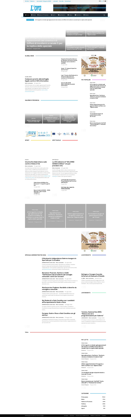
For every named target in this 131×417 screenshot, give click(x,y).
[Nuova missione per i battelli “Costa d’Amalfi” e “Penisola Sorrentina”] (96, 44)
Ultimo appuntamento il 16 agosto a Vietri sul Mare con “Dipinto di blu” (98, 106)
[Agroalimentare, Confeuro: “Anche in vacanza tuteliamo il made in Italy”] (76, 30)
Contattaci (104, 415)
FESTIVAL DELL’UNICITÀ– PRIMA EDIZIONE (68, 188)
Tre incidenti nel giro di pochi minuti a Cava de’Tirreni (96, 115)
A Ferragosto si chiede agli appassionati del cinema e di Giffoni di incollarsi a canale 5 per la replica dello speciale (63, 19)
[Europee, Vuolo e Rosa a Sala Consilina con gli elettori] (33, 317)
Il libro (83, 278)
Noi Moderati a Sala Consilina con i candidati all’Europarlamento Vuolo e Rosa (58, 301)
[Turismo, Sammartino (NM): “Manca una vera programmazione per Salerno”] (93, 302)
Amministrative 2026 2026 (48, 262)
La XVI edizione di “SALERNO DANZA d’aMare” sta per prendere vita (63, 164)
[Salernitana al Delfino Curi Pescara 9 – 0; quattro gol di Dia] (29, 185)
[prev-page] (26, 126)
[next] (104, 20)
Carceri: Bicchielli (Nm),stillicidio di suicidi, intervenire (68, 84)
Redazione (83, 350)
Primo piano (30, 35)
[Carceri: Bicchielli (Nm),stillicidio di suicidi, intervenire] (56, 85)
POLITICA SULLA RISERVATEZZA (82, 415)
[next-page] (28, 126)
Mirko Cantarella (29, 83)
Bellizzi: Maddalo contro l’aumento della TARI (33, 121)
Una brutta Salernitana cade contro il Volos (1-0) (36, 163)
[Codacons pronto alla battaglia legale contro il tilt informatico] (37, 66)
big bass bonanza (47, 269)
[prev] (101, 20)
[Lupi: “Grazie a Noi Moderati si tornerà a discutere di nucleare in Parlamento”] (56, 77)
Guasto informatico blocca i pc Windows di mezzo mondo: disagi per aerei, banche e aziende (69, 61)
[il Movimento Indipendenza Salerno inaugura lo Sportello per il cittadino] (33, 263)
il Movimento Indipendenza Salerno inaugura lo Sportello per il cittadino (59, 259)
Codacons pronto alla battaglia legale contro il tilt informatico (37, 80)
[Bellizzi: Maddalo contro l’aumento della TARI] (33, 113)
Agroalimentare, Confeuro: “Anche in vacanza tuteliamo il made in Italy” (98, 97)
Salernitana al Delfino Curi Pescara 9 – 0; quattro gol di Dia (42, 184)
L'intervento (84, 317)
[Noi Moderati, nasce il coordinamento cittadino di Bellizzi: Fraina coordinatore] (51, 113)
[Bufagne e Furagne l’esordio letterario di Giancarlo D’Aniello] (93, 265)
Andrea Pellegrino (85, 358)
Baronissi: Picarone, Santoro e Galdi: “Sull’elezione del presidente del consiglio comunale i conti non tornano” (69, 118)
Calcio (27, 159)
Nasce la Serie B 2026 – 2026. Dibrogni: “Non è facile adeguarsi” (42, 192)
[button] (104, 15)
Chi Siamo (66, 415)
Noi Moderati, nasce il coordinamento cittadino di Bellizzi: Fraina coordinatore (51, 119)
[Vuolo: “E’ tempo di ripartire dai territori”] (56, 70)
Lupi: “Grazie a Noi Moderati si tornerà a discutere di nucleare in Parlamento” (69, 77)
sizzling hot (55, 176)
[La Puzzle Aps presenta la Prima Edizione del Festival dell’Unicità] (56, 182)
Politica (33, 118)
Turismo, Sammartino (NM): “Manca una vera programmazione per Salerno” (92, 314)
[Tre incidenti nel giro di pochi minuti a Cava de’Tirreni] (76, 44)
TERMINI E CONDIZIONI (95, 415)
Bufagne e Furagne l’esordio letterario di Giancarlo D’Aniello (92, 275)
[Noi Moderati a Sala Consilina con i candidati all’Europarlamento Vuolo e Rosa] (33, 305)
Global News (28, 76)
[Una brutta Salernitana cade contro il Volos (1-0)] (37, 150)
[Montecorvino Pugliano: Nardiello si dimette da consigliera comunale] (33, 292)
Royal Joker (31, 177)
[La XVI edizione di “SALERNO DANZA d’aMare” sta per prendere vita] (65, 150)
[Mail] (102, 1)
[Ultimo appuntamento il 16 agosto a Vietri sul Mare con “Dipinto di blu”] (96, 30)
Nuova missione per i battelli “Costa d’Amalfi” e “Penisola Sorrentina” (98, 124)
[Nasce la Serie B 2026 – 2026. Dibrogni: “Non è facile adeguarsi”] (29, 192)
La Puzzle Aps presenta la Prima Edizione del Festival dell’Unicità (68, 181)
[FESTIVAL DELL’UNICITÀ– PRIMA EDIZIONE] (56, 189)
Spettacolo (55, 159)
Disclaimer (72, 415)
